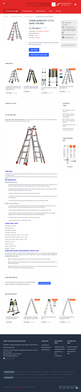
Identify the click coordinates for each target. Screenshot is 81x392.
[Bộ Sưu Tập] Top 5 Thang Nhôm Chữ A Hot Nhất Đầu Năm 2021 (69, 121)
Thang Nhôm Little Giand (16, 16)
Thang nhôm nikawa (43, 374)
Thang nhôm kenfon (55, 374)
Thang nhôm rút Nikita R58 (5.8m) (64, 153)
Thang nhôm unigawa (57, 371)
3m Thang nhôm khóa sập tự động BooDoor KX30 (66, 317)
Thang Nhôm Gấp (39, 377)
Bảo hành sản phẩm (46, 347)
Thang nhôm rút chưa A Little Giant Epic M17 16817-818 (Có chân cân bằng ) (13, 88)
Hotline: (70, 45)
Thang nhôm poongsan (67, 374)
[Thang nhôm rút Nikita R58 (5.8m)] (64, 146)
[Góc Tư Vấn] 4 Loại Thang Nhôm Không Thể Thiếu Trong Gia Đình (68, 115)
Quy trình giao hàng (71, 349)
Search (54, 4)
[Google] (64, 387)
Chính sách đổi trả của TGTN (68, 34)
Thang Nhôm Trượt (61, 377)
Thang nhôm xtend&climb (34, 371)
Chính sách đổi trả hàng (71, 352)
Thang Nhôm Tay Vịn (50, 377)
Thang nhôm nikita (20, 374)
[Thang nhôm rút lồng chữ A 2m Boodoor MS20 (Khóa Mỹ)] (67, 146)
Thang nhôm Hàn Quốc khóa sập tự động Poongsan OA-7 (31, 317)
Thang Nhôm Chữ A (28, 16)
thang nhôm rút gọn (15, 253)
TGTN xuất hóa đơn (69, 37)
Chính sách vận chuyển (72, 346)
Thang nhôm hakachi (32, 374)
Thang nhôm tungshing (8, 374)
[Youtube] (72, 387)
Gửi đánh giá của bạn (44, 283)
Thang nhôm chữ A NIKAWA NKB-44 (71, 153)
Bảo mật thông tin (46, 349)
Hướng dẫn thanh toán (60, 349)
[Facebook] (68, 387)
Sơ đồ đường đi (58, 355)
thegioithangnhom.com (25, 284)
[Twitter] (60, 387)
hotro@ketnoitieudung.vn (12, 355)
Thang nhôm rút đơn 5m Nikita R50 (49, 88)
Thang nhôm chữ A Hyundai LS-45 (74, 153)
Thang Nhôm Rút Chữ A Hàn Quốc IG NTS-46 (66, 87)
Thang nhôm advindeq (21, 371)
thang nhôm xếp (11, 256)
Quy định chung (45, 345)
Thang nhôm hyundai (69, 371)
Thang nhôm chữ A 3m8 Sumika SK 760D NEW (12, 317)
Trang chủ (5, 16)
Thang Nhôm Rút (18, 377)
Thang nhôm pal (46, 371)
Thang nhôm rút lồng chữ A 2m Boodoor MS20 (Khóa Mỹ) (31, 87)
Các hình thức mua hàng (59, 352)
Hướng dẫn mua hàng (59, 346)
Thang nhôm (8, 119)
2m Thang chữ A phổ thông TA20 (48, 317)
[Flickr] (76, 387)
